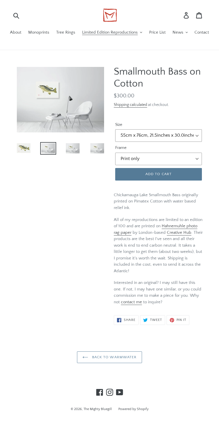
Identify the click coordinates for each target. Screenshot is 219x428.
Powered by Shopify (133, 409)
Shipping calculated (130, 105)
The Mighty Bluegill (98, 409)
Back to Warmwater (114, 357)
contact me (131, 302)
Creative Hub (179, 232)
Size (118, 124)
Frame (121, 147)
